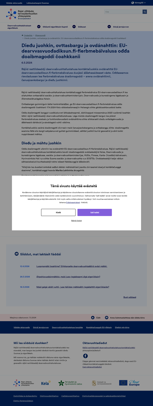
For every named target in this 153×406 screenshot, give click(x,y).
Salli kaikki (94, 212)
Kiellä (58, 212)
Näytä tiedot (76, 220)
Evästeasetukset (73, 202)
